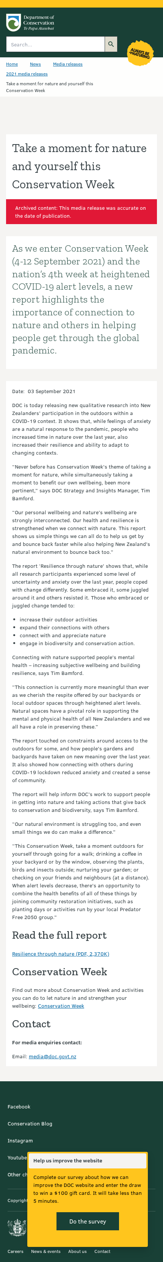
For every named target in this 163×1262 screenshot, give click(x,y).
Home (12, 64)
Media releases (68, 64)
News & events (46, 1251)
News (35, 64)
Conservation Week (61, 1005)
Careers (16, 1251)
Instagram (20, 1140)
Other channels (26, 1174)
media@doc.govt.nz (52, 1056)
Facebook (19, 1106)
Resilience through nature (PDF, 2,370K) (60, 953)
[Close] (140, 1160)
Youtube (17, 1157)
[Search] (111, 44)
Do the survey (87, 1221)
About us (77, 1251)
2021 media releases (27, 74)
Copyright (18, 1200)
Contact (102, 1251)
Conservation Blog (30, 1123)
